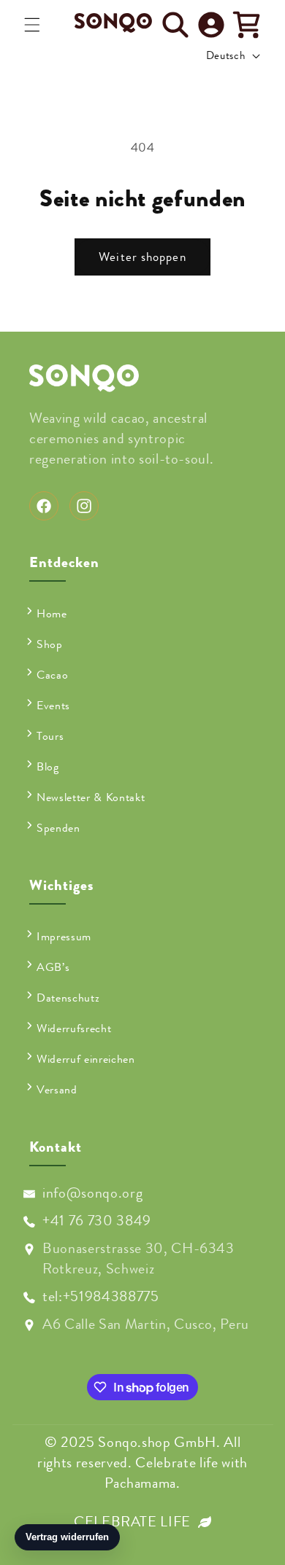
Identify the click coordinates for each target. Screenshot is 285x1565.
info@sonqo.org (92, 1192)
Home (52, 614)
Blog (48, 767)
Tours (50, 736)
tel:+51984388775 (100, 1296)
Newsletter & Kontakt (91, 797)
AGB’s (53, 967)
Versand (57, 1089)
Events (53, 705)
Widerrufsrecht (74, 1028)
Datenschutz (68, 998)
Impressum (64, 936)
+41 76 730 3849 (96, 1220)
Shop (50, 644)
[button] (32, 24)
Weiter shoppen (142, 257)
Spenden (58, 828)
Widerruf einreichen (86, 1059)
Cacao (52, 675)
